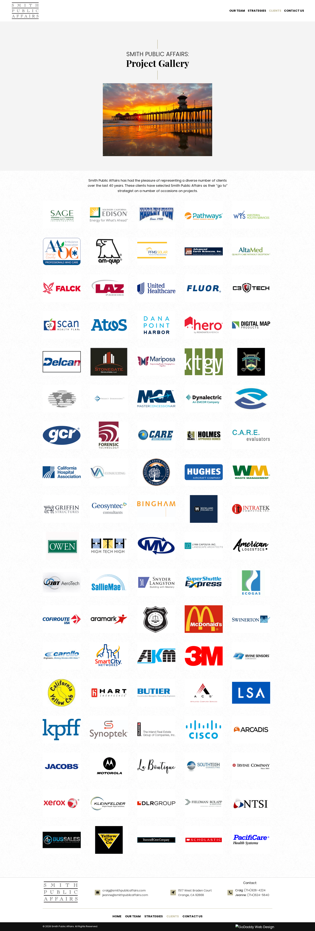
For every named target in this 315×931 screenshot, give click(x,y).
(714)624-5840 (258, 895)
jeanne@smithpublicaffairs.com (125, 895)
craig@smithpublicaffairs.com (124, 890)
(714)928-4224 (255, 890)
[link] (236, 11)
